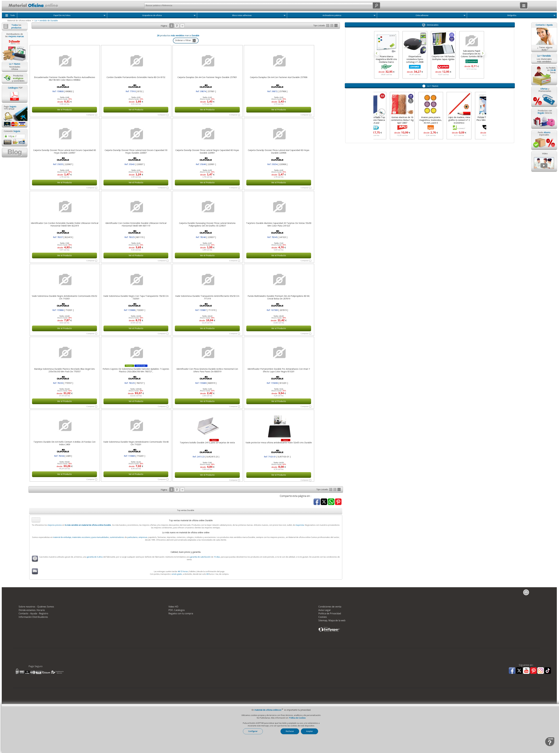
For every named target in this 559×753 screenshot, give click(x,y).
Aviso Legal (324, 610)
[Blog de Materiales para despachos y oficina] (14, 152)
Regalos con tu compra (180, 613)
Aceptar (309, 731)
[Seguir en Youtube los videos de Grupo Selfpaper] (526, 670)
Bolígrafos (511, 15)
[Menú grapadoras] (195, 16)
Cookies (322, 617)
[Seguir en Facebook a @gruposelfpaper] (512, 670)
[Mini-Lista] (332, 26)
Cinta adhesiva (422, 15)
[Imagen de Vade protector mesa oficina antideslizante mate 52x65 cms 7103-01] (278, 425)
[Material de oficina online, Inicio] (30, 8)
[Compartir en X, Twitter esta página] (324, 502)
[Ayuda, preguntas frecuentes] (550, 745)
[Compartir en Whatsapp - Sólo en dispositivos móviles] (331, 502)
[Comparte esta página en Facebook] (317, 502)
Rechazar (290, 731)
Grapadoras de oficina (152, 15)
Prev (377, 53)
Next (482, 53)
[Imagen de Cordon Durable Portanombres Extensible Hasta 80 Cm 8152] (136, 60)
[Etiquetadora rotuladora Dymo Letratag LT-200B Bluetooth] (387, 43)
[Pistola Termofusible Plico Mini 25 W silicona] (471, 104)
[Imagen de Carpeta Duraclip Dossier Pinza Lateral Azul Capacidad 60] (278, 133)
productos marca (179, 35)
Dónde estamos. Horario (32, 610)
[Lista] (328, 26)
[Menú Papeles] (105, 16)
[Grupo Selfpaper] (329, 631)
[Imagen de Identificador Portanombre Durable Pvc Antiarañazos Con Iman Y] (278, 352)
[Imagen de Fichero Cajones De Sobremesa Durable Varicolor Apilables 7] (136, 352)
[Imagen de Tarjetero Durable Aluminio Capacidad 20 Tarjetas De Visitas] (278, 206)
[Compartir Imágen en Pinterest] (338, 502)
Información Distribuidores (33, 617)
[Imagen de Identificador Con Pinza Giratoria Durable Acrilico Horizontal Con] (207, 352)
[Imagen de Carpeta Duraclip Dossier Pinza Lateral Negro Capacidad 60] (207, 133)
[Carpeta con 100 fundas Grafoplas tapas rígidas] (416, 43)
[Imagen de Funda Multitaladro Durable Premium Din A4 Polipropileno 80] (278, 279)
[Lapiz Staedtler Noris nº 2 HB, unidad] (473, 41)
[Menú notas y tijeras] (285, 16)
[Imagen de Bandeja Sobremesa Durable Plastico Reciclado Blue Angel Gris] (64, 352)
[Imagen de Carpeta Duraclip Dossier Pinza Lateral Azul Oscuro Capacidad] (64, 133)
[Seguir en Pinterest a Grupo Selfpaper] (533, 670)
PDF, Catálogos (176, 610)
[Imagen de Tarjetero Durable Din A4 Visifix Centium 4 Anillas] (64, 425)
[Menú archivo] (375, 16)
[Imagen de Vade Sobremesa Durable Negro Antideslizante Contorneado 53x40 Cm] (136, 425)
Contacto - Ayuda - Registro (33, 613)
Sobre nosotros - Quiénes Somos (36, 606)
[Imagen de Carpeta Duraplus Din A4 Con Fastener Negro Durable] (207, 60)
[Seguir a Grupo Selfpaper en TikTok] (547, 670)
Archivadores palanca (332, 15)
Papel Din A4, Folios (62, 15)
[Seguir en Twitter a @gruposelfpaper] (519, 670)
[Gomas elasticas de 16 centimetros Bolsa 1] (386, 104)
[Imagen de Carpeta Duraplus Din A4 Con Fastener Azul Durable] (278, 60)
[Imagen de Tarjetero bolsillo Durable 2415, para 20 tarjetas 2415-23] (207, 425)
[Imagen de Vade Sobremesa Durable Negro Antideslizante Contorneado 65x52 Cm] (64, 279)
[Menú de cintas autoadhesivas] (465, 16)
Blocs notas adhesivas (242, 15)
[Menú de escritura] (554, 16)
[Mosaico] (336, 26)
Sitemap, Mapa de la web (331, 620)
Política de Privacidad (329, 613)
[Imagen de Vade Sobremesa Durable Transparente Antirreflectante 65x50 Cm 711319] (207, 279)
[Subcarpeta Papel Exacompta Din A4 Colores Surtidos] (444, 41)
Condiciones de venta (329, 606)
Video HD (173, 606)
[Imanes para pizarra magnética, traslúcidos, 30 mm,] (414, 104)
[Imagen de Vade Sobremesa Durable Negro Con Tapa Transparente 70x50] (136, 279)
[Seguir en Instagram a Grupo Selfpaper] (540, 670)
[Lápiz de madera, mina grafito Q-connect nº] (443, 104)
